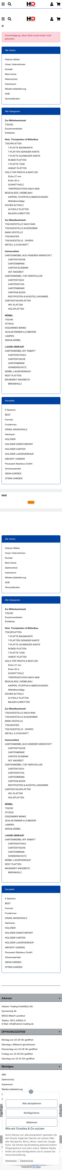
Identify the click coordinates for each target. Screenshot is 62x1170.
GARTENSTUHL (16, 284)
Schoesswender (13, 468)
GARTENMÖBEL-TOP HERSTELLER (23, 276)
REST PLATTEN (13, 375)
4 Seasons (10, 410)
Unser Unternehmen (15, 64)
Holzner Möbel (12, 59)
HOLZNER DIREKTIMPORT (19, 444)
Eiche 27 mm (14, 176)
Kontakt (9, 69)
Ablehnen (31, 1122)
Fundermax (11, 424)
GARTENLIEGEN (16, 292)
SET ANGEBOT (16, 272)
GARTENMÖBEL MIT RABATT (20, 351)
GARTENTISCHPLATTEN (18, 300)
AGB (7, 93)
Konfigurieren (31, 1112)
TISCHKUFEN (12, 236)
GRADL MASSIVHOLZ (16, 429)
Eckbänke (10, 132)
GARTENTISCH (16, 280)
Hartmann (10, 434)
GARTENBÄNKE (16, 263)
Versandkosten (12, 98)
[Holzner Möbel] (31, 4)
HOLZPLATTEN (16, 309)
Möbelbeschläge (16, 201)
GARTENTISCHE (16, 259)
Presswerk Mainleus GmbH (18, 463)
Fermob (9, 419)
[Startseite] (3, 25)
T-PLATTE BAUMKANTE (20, 147)
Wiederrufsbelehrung (15, 89)
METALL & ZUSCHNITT (17, 244)
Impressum (10, 84)
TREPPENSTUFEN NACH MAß (24, 188)
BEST (8, 414)
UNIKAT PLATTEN (17, 168)
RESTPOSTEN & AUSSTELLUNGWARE (28, 296)
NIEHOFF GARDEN (15, 459)
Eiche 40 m (13, 180)
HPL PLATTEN (15, 304)
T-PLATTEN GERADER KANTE (23, 151)
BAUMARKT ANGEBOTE (17, 379)
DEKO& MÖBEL (13, 340)
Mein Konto (10, 74)
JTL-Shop (36, 1167)
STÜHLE (9, 323)
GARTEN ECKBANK (18, 267)
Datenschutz (11, 79)
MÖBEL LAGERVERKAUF (18, 371)
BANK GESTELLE (14, 232)
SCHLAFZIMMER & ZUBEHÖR (20, 332)
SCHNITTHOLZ (16, 184)
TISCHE (9, 124)
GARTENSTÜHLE (17, 355)
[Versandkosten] (31, 502)
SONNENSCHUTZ (17, 367)
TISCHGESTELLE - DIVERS (19, 240)
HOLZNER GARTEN (15, 449)
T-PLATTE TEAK (16, 164)
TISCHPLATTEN (13, 143)
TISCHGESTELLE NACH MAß (20, 224)
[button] (51, 4)
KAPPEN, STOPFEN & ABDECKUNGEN (28, 197)
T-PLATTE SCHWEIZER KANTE (24, 156)
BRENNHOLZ (15, 383)
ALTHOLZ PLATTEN (18, 209)
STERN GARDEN (13, 478)
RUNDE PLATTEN (17, 160)
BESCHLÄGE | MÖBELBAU (18, 193)
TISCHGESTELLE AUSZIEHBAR (21, 228)
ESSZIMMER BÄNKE (15, 328)
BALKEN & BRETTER (19, 213)
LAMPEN (9, 336)
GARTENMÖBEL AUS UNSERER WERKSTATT (28, 255)
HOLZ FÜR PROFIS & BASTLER (21, 172)
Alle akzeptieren (31, 1103)
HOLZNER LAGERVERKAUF (19, 454)
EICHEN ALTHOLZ (14, 205)
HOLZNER (10, 439)
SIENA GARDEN (13, 473)
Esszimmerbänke (13, 128)
